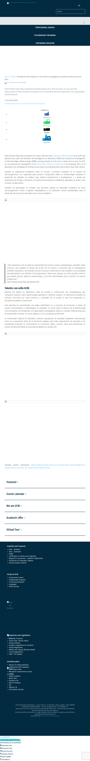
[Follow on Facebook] (9, 698)
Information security (16, 689)
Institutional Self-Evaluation (19, 667)
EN (79, 6)
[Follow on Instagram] (18, 698)
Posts (13, 76)
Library (11, 674)
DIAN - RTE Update (15, 654)
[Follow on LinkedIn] (28, 698)
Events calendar (15, 494)
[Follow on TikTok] (32, 698)
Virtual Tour (13, 529)
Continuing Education (45, 43)
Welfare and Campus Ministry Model (22, 650)
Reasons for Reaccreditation (19, 665)
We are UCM (13, 505)
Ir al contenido (5, 737)
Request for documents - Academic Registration (26, 558)
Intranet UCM (13, 680)
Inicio (7, 76)
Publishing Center (15, 669)
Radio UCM (13, 678)
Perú (21, 104)
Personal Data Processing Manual (49, 716)
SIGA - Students (14, 549)
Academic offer (15, 517)
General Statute (14, 643)
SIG (10, 685)
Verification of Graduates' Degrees (21, 561)
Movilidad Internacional (12, 104)
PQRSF (11, 554)
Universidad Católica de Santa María (50, 164)
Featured (11, 482)
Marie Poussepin (15, 683)
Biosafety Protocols (16, 638)
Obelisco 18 (13, 687)
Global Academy (14, 676)
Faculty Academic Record (17, 563)
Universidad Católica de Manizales (34, 104)
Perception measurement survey (20, 671)
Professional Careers (45, 27)
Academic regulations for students (21, 645)
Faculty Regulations (16, 647)
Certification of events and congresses (22, 556)
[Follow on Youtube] (23, 698)
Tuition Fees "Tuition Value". (19, 641)
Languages (12, 584)
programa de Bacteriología (62, 156)
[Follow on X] (13, 698)
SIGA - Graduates (15, 552)
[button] (10, 740)
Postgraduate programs (45, 35)
